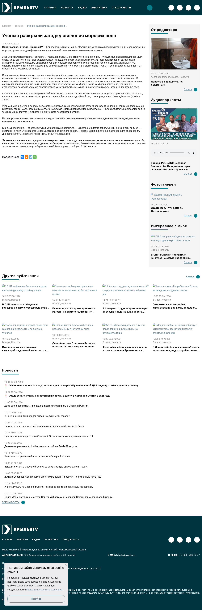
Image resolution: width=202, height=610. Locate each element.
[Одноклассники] (26, 157)
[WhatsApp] (35, 157)
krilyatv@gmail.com (125, 555)
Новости (67, 7)
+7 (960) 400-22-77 (190, 555)
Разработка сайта (11, 599)
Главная (50, 7)
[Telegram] (30, 157)
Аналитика (99, 7)
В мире (19, 26)
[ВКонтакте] (22, 157)
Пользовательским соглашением (44, 589)
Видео (82, 7)
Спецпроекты (121, 7)
